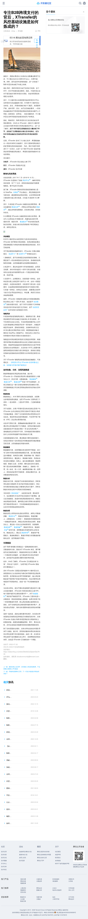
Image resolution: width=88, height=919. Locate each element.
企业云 (54, 888)
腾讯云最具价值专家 (43, 851)
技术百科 (4, 866)
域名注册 (23, 879)
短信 (53, 897)
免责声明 (58, 854)
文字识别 (71, 897)
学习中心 (4, 863)
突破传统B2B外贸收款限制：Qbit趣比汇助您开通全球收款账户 (9, 760)
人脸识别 (23, 888)
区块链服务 (55, 879)
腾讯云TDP (40, 860)
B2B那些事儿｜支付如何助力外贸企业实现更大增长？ (9, 753)
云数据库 (39, 881)
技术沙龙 (4, 857)
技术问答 (4, 854)
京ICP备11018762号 (60, 915)
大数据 (38, 899)
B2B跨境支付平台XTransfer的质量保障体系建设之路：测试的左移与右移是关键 (9, 718)
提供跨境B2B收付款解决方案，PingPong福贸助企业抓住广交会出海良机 (9, 809)
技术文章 (4, 851)
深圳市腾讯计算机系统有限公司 (21, 912)
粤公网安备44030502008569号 (66, 912)
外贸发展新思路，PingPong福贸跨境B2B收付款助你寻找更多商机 (9, 781)
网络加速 (23, 881)
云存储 (71, 881)
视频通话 (23, 890)
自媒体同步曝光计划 (25, 851)
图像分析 (39, 890)
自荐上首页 (22, 857)
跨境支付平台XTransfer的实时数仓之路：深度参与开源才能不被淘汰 (9, 690)
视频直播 (23, 883)
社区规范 (58, 851)
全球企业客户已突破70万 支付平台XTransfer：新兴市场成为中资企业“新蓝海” (9, 774)
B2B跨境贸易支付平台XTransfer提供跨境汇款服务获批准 (9, 725)
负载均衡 (39, 897)
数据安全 (23, 897)
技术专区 (4, 869)
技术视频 (4, 860)
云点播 (22, 899)
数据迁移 (23, 901)
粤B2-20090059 (49, 912)
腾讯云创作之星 (42, 857)
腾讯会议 (39, 888)
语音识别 (23, 892)
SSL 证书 (71, 890)
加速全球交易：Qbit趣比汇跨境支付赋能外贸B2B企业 (9, 767)
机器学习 (12, 254)
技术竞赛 (22, 860)
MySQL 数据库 (57, 890)
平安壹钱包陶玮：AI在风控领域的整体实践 (9, 795)
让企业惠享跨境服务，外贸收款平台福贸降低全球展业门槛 (9, 802)
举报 (39, 31)
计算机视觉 (14, 493)
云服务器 (39, 879)
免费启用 (37, 40)
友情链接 (58, 860)
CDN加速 (71, 888)
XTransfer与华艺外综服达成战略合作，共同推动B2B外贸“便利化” (9, 697)
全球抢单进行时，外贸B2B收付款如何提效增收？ (9, 739)
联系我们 (58, 857)
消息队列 (71, 879)
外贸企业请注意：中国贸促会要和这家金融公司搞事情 (9, 711)
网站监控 (71, 899)
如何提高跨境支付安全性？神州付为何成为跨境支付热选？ (9, 823)
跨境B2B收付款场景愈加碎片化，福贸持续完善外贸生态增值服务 (9, 732)
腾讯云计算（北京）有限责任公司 (31, 915)
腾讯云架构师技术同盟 (44, 854)
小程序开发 (55, 899)
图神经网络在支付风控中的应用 (9, 788)
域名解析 (55, 881)
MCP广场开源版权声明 (62, 863)
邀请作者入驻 (23, 854)
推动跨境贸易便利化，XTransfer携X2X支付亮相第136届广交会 (9, 704)
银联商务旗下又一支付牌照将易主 (9, 816)
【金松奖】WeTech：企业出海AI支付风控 (9, 746)
